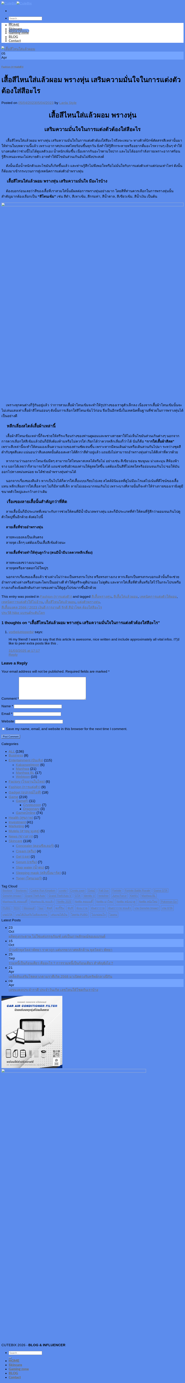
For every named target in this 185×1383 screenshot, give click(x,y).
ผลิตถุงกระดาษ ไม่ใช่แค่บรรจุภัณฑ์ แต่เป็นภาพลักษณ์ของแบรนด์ (57, 936)
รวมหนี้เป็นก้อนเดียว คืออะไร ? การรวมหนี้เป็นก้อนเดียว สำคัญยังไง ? (61, 963)
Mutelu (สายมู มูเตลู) (24, 831)
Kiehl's (134, 895)
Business (16, 755)
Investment (17, 822)
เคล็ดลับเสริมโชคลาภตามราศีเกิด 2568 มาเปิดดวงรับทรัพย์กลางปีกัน (60, 976)
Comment (10, 698)
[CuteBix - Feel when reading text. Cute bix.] (16, 3)
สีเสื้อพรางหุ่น (101, 596)
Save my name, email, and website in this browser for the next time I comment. (66, 729)
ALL (12, 751)
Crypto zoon (77, 890)
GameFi (22, 801)
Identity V (89, 895)
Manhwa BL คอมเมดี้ (15, 901)
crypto (62, 890)
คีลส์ (49, 908)
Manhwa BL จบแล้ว (42, 901)
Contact (15, 41)
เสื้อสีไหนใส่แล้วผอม (60, 602)
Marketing (16, 826)
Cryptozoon (32, 805)
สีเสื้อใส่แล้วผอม (125, 596)
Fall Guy (104, 890)
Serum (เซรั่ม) (26, 862)
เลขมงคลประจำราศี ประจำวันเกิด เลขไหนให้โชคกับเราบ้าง (53, 990)
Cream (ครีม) (26, 851)
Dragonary (31, 809)
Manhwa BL (25, 773)
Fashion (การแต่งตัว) (12, 67)
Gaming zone (19, 33)
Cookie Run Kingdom (42, 890)
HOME (14, 25)
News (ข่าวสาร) (21, 836)
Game (13, 797)
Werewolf (29, 908)
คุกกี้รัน (59, 908)
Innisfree (103, 895)
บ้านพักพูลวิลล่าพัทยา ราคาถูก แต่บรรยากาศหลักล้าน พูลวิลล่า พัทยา (60, 950)
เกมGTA (7, 914)
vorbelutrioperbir (21, 632)
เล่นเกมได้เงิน (59, 914)
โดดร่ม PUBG (79, 914)
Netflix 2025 (64, 901)
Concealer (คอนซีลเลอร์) (35, 846)
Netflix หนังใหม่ (148, 901)
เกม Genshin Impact (146, 908)
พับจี (70, 908)
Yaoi (40, 908)
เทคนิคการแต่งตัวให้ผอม (158, 596)
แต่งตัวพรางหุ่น (88, 602)
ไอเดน (113, 914)
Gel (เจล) (23, 857)
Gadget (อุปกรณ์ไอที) (25, 792)
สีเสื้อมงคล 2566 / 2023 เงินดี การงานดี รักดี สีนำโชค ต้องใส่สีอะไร (51, 607)
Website (7, 721)
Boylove (7, 890)
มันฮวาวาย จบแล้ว (119, 908)
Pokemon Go (169, 901)
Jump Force (119, 895)
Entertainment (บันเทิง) (26, 760)
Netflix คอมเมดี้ (84, 901)
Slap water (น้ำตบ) (30, 867)
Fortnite (116, 890)
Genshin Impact (12, 895)
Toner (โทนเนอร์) (29, 878)
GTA (77, 895)
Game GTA (160, 890)
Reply (13, 655)
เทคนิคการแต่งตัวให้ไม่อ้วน (22, 602)
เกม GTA (167, 908)
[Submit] (10, 1357)
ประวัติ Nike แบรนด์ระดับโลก (23, 613)
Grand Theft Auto (35, 895)
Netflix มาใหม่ (104, 901)
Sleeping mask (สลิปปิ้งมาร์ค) (38, 873)
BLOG (13, 37)
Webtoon (23, 777)
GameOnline (26, 813)
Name (7, 706)
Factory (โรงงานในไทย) (27, 781)
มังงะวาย (81, 908)
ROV (17, 908)
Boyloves (21, 890)
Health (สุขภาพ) (21, 818)
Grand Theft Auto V (60, 895)
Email (6, 714)
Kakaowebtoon (27, 765)
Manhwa (22, 769)
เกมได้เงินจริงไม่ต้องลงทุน (31, 914)
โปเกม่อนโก (98, 914)
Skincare (15, 29)
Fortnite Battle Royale (137, 890)
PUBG (6, 908)
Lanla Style (68, 103)
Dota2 (91, 890)
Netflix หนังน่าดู (126, 901)
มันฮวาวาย (98, 908)
